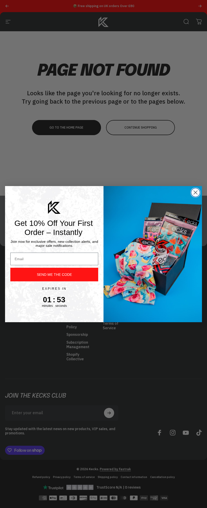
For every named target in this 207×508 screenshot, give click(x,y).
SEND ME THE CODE (54, 275)
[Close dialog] (195, 192)
